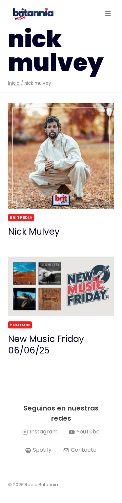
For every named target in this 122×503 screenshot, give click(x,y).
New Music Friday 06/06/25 (46, 344)
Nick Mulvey (34, 232)
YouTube (19, 324)
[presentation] (61, 156)
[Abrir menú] (107, 13)
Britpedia (21, 217)
